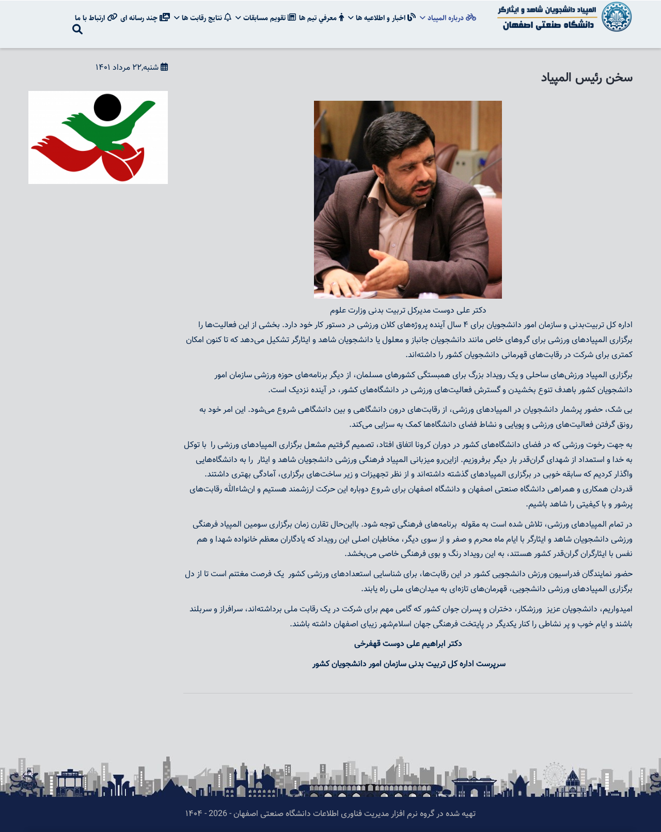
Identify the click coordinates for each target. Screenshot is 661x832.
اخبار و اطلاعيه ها (380, 18)
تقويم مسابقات (264, 18)
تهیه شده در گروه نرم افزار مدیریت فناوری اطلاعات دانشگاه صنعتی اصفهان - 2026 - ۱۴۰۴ (330, 814)
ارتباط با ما (91, 18)
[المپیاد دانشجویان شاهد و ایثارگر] (563, 7)
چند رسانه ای (140, 18)
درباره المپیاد (446, 18)
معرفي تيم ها (319, 18)
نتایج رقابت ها (202, 18)
